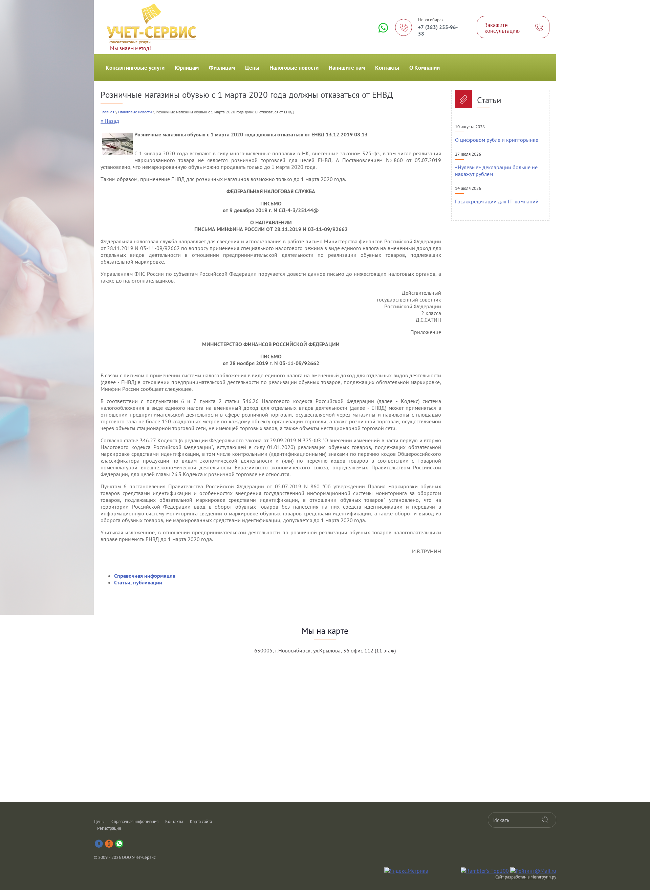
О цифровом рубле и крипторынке (496, 139)
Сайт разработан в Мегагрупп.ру (525, 877)
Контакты (387, 67)
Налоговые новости (294, 67)
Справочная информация (134, 821)
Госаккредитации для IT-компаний (497, 201)
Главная (107, 111)
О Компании (424, 67)
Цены (252, 67)
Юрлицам (187, 67)
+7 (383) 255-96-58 (438, 30)
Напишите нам (347, 67)
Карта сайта (201, 821)
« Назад (110, 120)
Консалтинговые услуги (135, 67)
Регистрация (109, 828)
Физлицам (222, 67)
